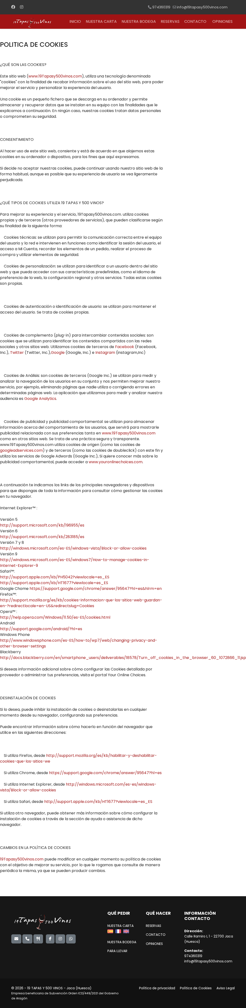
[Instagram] (21, 7)
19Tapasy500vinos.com (21, 859)
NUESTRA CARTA (101, 21)
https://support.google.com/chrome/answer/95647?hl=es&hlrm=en (96, 588)
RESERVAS (170, 21)
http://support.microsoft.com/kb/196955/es (42, 525)
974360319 (161, 7)
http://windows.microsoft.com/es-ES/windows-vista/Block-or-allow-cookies (73, 548)
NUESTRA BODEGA (139, 21)
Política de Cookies (196, 988)
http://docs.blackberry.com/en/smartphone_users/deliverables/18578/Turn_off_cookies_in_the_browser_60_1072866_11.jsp (123, 657)
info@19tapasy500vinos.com (202, 7)
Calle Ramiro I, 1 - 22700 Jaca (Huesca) (208, 939)
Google (58, 352)
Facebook (125, 347)
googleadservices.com (21, 450)
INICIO (75, 21)
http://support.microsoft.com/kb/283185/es (42, 537)
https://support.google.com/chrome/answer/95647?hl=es (105, 773)
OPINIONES (222, 21)
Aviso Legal (225, 988)
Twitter (17, 352)
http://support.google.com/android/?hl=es (41, 629)
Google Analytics (40, 398)
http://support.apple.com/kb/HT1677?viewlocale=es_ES (98, 801)
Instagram (105, 352)
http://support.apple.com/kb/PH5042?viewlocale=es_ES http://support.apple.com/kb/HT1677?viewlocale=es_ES (54, 580)
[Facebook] (13, 7)
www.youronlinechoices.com (115, 462)
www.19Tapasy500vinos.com (55, 76)
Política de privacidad (157, 988)
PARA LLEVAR (117, 951)
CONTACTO (195, 21)
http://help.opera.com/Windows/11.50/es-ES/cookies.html (55, 617)
